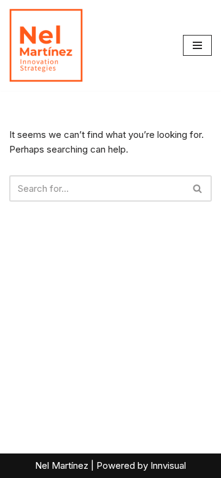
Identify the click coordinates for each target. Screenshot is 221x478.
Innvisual (168, 465)
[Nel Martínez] (46, 45)
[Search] (198, 188)
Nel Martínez (61, 465)
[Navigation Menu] (197, 45)
